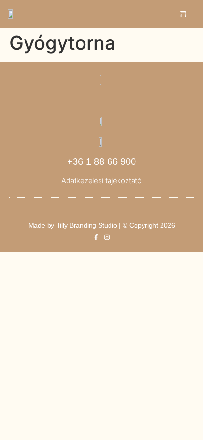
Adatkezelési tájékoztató (101, 180)
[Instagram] (107, 237)
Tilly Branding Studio (86, 225)
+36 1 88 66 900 (101, 161)
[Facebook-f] (96, 237)
